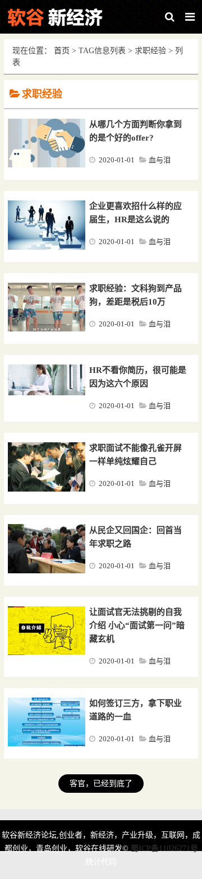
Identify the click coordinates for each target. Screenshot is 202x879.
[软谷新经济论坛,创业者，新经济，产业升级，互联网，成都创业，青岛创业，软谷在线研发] (62, 17)
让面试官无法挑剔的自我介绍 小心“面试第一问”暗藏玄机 (137, 625)
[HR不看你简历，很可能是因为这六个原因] (46, 393)
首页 (62, 50)
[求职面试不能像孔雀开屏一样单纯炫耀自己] (46, 489)
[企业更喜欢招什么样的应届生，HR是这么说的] (46, 247)
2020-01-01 (117, 160)
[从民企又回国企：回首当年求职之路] (46, 571)
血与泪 (160, 160)
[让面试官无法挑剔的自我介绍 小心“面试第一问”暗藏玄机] (46, 653)
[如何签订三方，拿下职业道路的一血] (46, 744)
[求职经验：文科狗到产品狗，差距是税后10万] (46, 329)
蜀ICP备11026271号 (164, 848)
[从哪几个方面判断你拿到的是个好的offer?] (46, 165)
